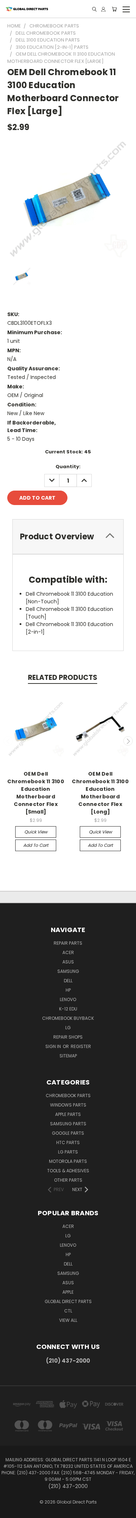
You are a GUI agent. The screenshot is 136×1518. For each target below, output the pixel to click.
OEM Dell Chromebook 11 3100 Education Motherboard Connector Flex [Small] (35, 792)
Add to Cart (35, 845)
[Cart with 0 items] (114, 9)
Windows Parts (68, 1105)
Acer (68, 952)
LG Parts (68, 1152)
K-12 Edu (68, 1009)
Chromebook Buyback (68, 1018)
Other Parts (68, 1180)
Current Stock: (68, 451)
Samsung (68, 971)
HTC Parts (68, 1142)
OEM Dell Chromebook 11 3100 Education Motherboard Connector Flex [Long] (100, 792)
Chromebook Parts (68, 1095)
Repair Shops (68, 1037)
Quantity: (68, 466)
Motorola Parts (68, 1161)
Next (128, 741)
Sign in (53, 1046)
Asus (68, 962)
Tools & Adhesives (68, 1171)
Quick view (36, 832)
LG (68, 1028)
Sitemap (68, 1056)
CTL (68, 1311)
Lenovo (68, 999)
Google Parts (68, 1133)
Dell (68, 981)
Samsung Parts (68, 1124)
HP (68, 990)
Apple (68, 1292)
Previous (8, 741)
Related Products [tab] (62, 677)
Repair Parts (68, 943)
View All (68, 1320)
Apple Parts (68, 1114)
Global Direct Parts (68, 1301)
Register (81, 1046)
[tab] (68, 536)
